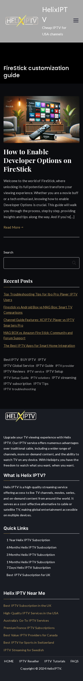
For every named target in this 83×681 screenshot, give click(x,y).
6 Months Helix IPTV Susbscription (31, 547)
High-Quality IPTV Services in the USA (31, 613)
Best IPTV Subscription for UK (28, 575)
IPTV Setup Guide (16, 378)
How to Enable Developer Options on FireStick (37, 160)
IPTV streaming (64, 377)
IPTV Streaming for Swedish (24, 650)
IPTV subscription (18, 384)
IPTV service (35, 371)
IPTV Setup (54, 371)
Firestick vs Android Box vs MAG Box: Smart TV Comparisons (38, 309)
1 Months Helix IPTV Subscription (31, 562)
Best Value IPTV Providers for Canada (31, 635)
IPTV (42, 359)
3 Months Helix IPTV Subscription (31, 554)
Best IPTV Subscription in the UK (27, 605)
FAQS (75, 661)
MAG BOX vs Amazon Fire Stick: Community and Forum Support (38, 335)
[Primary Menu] (75, 20)
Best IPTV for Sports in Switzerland (29, 642)
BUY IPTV (28, 360)
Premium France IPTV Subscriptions (29, 628)
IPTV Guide (45, 366)
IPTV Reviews (14, 371)
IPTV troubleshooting (20, 389)
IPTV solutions (40, 378)
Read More (12, 227)
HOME (9, 661)
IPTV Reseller (29, 661)
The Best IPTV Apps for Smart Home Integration (39, 346)
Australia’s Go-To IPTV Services (26, 620)
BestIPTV (11, 360)
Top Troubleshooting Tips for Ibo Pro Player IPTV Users (40, 296)
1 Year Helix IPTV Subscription (28, 540)
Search (8, 252)
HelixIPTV (54, 668)
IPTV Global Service (19, 366)
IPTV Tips (40, 384)
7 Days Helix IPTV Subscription (29, 567)
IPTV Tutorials (54, 661)
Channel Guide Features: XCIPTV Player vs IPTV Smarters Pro (39, 322)
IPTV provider (64, 366)
